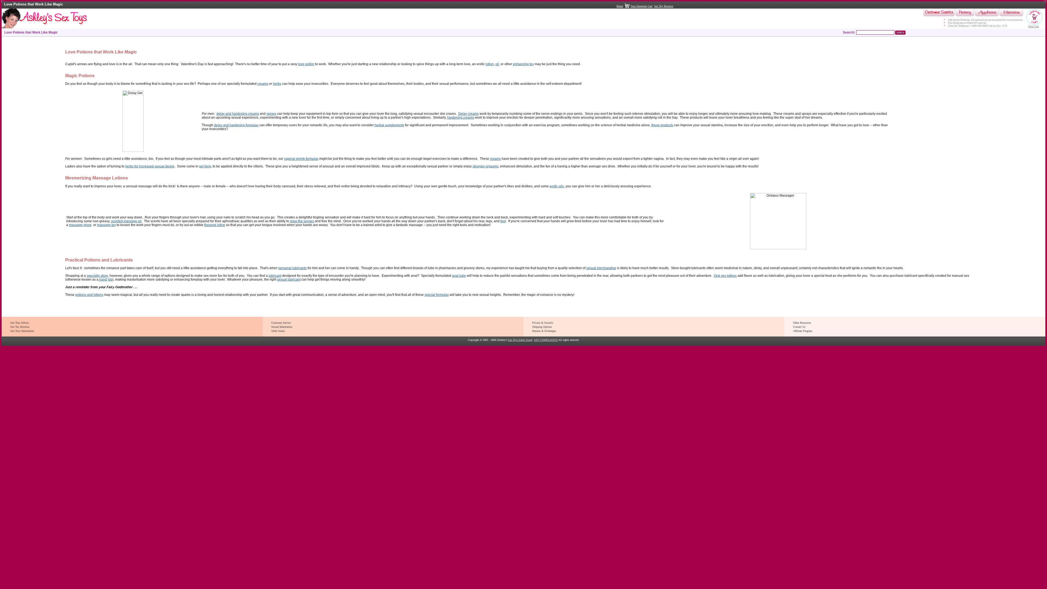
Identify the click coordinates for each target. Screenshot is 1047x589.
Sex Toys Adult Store (519, 339)
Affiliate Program (802, 330)
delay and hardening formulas (236, 125)
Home (619, 6)
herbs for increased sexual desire (149, 166)
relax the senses (302, 221)
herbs (277, 84)
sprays (271, 114)
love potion (306, 64)
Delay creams (468, 114)
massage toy (106, 225)
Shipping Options (542, 326)
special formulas (437, 295)
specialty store (97, 276)
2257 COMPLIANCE (546, 339)
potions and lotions (89, 295)
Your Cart (1033, 26)
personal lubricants (292, 268)
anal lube (459, 276)
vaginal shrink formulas (301, 159)
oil (497, 64)
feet (503, 221)
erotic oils (557, 186)
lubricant (275, 276)
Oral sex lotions (725, 276)
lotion (490, 64)
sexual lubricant (288, 279)
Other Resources (802, 322)
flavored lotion (214, 225)
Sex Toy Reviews (663, 6)
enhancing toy (523, 64)
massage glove (80, 225)
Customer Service (281, 322)
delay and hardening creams (237, 114)
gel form (205, 166)
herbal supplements (389, 125)
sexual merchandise (601, 268)
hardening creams (460, 117)
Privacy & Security (542, 322)
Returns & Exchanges (544, 330)
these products (662, 125)
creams (262, 84)
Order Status (278, 330)
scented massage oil (126, 221)
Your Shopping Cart (641, 6)
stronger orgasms (485, 166)
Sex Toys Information (22, 330)
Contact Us (799, 326)
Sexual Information (281, 326)
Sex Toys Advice (19, 322)
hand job (105, 279)
